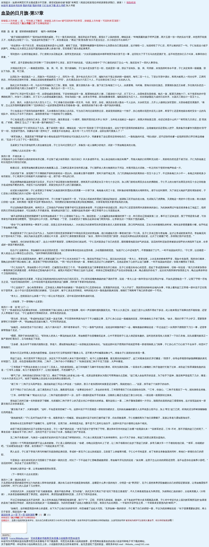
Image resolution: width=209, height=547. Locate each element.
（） (39, 515)
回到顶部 (30, 515)
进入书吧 (60, 5)
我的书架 (27, 5)
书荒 (70, 538)
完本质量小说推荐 (58, 538)
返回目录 (5, 515)
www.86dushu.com (19, 538)
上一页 (14, 515)
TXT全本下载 (49, 5)
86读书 (4, 5)
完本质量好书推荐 (40, 538)
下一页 (21, 515)
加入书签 (70, 5)
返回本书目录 (15, 5)
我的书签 (37, 5)
